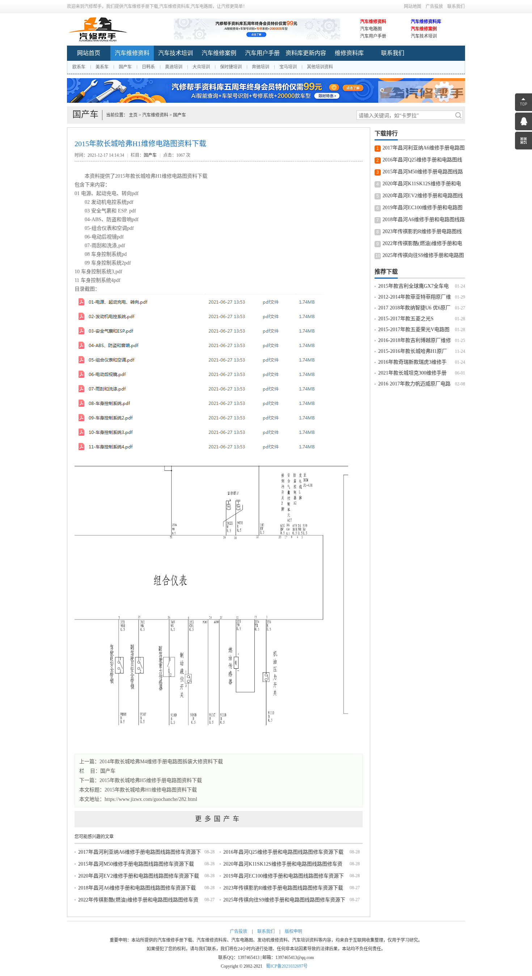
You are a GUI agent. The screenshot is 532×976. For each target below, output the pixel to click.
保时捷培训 (231, 66)
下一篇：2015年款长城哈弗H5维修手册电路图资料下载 (140, 780)
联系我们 (456, 6)
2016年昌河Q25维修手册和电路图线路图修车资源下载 (283, 852)
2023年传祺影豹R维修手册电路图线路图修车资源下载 (283, 888)
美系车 (102, 66)
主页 (133, 115)
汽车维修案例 (424, 28)
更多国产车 (218, 819)
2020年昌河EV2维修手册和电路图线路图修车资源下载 (138, 876)
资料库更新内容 (306, 53)
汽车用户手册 (373, 36)
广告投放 (434, 6)
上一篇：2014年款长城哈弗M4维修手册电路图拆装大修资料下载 (151, 761)
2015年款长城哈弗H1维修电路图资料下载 (151, 790)
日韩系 (148, 66)
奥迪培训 (173, 66)
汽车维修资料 (373, 21)
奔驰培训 (260, 66)
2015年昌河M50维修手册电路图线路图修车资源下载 (136, 864)
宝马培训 (288, 66)
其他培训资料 (320, 66)
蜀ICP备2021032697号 (287, 966)
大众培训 (201, 66)
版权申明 (293, 931)
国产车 (125, 66)
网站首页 (88, 53)
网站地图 (412, 6)
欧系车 (78, 66)
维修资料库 (349, 53)
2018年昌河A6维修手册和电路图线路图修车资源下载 (137, 888)
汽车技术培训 (424, 36)
